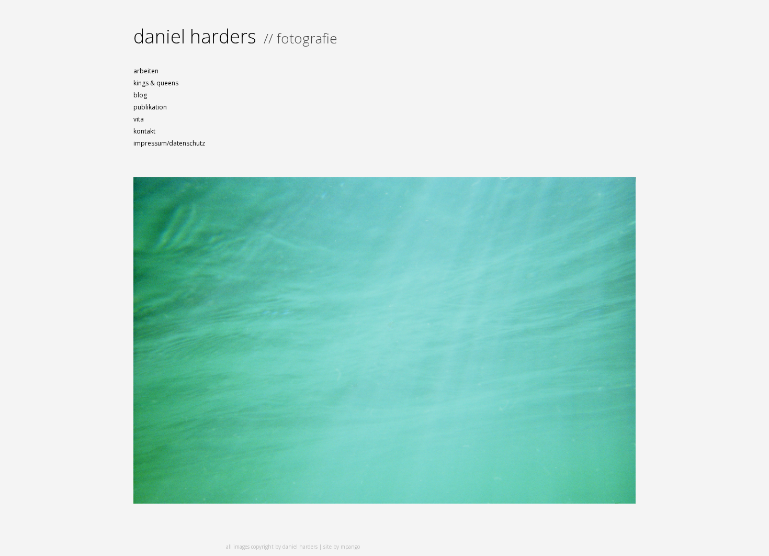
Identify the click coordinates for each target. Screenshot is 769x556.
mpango (350, 546)
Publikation (150, 107)
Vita (138, 119)
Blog (140, 95)
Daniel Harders (194, 36)
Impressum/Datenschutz (169, 143)
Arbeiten (146, 70)
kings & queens (155, 83)
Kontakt (144, 131)
